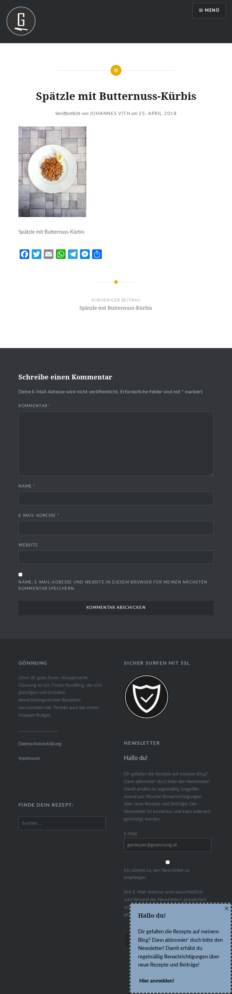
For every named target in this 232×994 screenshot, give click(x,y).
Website (28, 545)
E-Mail (130, 834)
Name (26, 486)
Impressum (29, 758)
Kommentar (34, 406)
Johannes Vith (110, 113)
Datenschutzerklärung (39, 744)
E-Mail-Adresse (39, 516)
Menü (212, 10)
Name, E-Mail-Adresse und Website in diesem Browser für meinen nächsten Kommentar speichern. (112, 585)
